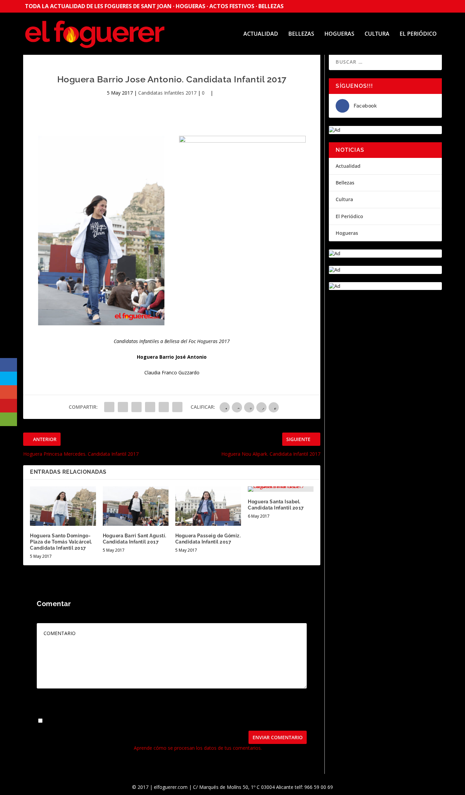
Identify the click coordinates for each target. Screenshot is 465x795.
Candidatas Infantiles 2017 (167, 93)
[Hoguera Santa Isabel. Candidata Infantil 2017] (281, 489)
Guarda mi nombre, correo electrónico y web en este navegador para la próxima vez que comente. (154, 721)
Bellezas (301, 34)
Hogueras (339, 34)
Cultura (377, 34)
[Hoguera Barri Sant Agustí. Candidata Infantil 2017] (136, 506)
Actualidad (260, 34)
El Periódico (418, 34)
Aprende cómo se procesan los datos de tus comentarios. (198, 748)
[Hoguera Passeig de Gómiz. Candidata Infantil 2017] (208, 506)
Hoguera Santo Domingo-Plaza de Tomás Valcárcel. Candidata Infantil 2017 (61, 542)
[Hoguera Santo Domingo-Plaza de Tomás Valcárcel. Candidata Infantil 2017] (63, 506)
